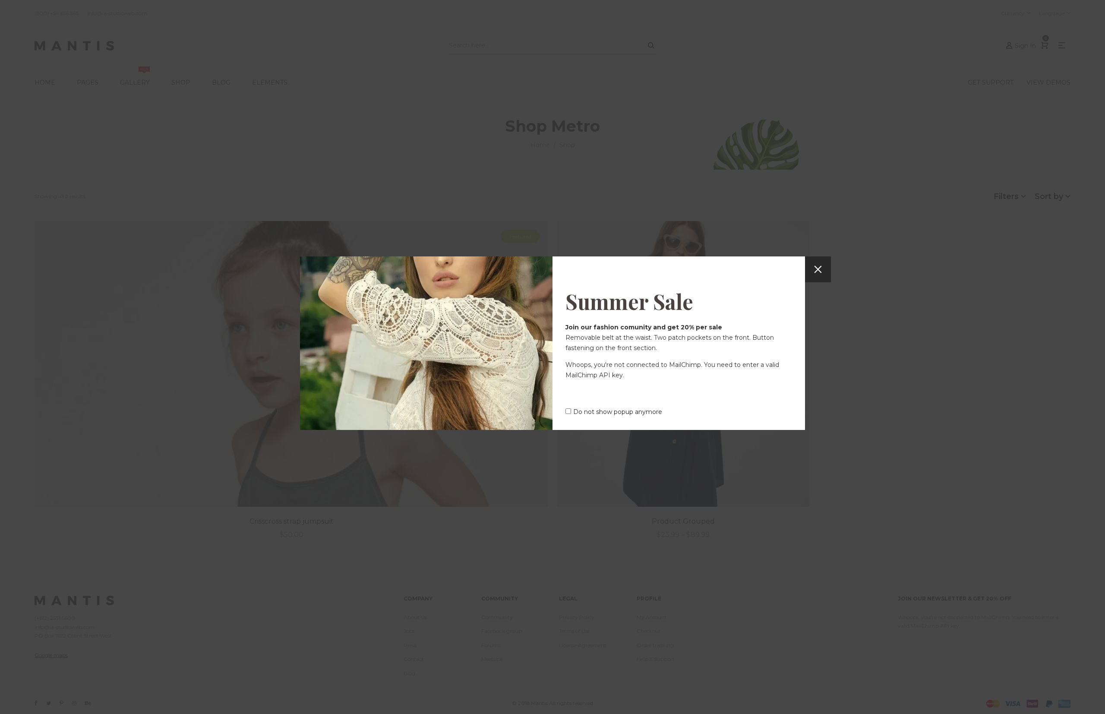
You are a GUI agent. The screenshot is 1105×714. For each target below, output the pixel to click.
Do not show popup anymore (617, 412)
